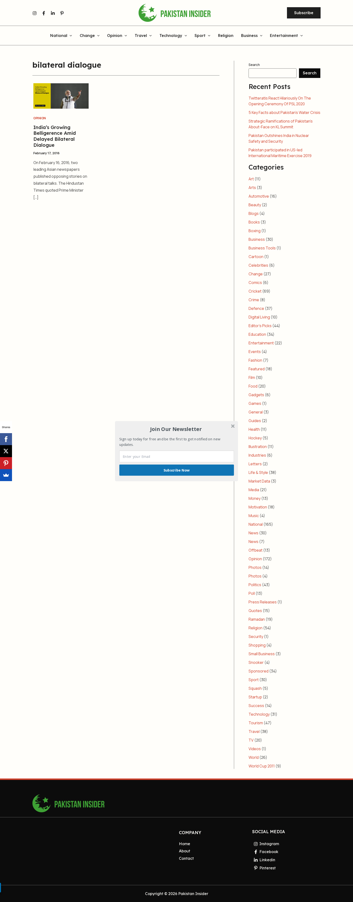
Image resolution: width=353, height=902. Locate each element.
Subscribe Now (177, 469)
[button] (176, 429)
